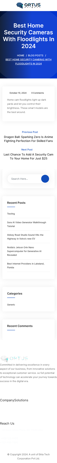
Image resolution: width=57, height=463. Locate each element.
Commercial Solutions (26, 406)
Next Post (28, 154)
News (3, 406)
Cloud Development (25, 410)
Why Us (4, 410)
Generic (11, 304)
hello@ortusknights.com (15, 434)
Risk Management (24, 419)
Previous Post (28, 137)
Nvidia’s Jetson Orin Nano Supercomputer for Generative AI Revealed (24, 251)
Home (20, 55)
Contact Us (6, 419)
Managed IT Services (26, 414)
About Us (5, 414)
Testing (11, 213)
